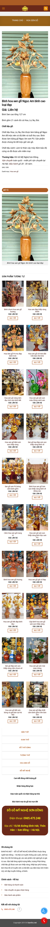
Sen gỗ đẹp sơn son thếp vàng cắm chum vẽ (12, 667)
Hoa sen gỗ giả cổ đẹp (37, 580)
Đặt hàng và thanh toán (13, 885)
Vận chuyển (7, 160)
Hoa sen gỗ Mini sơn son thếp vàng (13, 443)
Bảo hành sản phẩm (12, 895)
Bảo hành (13, 164)
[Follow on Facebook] (19, 909)
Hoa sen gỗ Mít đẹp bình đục (12, 623)
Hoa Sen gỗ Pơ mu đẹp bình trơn (13, 355)
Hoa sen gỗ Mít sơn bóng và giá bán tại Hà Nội (13, 712)
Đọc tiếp (13, 318)
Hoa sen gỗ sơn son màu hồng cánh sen (37, 399)
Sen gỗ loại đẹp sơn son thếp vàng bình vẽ (37, 443)
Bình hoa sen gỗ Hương (13, 580)
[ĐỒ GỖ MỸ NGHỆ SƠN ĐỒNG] (25, 8)
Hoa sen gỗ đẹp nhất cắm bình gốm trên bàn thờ (37, 712)
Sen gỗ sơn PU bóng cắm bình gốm (13, 487)
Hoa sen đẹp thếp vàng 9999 (37, 310)
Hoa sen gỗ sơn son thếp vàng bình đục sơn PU (37, 535)
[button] (3, 8)
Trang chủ (17, 20)
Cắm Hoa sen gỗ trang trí (13, 534)
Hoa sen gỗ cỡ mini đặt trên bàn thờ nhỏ (37, 355)
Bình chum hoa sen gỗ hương (13, 310)
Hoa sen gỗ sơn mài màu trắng (37, 667)
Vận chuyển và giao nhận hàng (16, 890)
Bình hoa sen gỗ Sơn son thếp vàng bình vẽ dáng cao (37, 488)
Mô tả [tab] (5, 190)
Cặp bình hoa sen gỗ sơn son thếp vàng (37, 623)
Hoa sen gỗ (32, 20)
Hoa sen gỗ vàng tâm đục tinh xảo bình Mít (12, 399)
